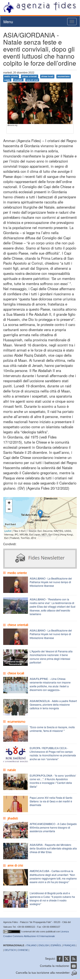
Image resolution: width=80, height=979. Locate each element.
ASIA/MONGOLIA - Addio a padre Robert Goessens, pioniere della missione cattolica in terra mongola (53, 704)
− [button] (9, 509)
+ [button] (9, 502)
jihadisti (18, 80)
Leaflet (7, 530)
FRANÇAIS (69, 945)
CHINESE (23, 950)
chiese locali (47, 76)
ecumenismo (64, 76)
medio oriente (11, 76)
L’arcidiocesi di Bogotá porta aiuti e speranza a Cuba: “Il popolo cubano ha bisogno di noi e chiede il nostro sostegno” (52, 898)
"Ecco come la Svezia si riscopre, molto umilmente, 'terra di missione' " (52, 728)
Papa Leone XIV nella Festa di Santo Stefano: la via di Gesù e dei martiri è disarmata (51, 801)
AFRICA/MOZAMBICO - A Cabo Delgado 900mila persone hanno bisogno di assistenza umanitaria (53, 827)
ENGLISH (44, 945)
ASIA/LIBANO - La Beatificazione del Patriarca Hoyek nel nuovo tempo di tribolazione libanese (51, 582)
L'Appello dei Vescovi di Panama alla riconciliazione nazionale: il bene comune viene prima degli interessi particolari (51, 656)
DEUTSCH (10, 950)
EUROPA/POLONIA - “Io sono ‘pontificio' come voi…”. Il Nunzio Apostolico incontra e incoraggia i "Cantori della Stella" (53, 781)
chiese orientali (29, 76)
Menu (8, 21)
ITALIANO (31, 945)
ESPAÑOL (56, 945)
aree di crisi (32, 80)
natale (7, 80)
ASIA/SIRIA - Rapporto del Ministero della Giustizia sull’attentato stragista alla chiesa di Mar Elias (53, 848)
